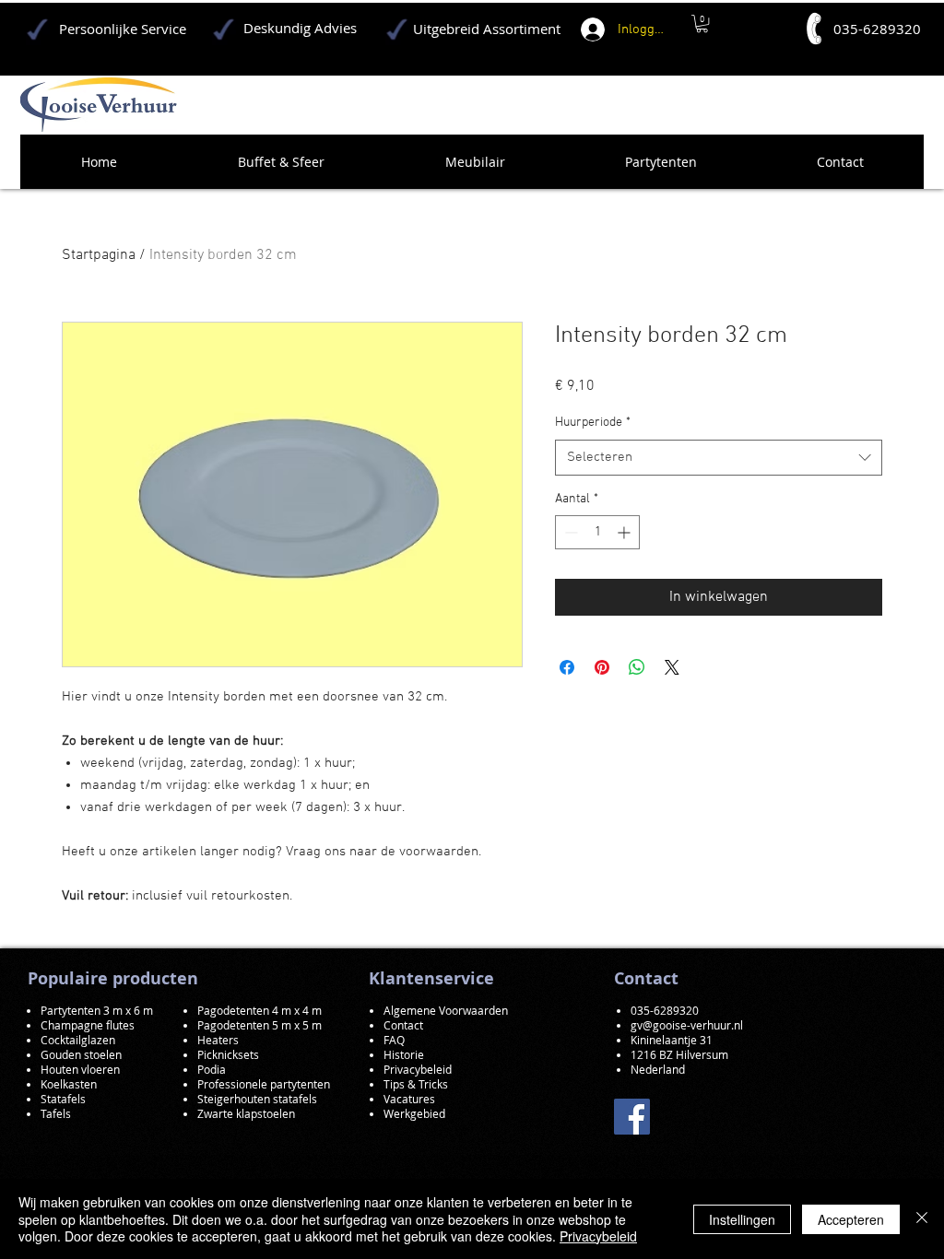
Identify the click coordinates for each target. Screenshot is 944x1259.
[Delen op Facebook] (567, 667)
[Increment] (625, 532)
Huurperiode (593, 422)
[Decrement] (569, 532)
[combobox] (718, 458)
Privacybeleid (598, 1236)
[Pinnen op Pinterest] (602, 667)
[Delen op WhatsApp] (637, 667)
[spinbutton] (597, 532)
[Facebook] (632, 1117)
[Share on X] (672, 667)
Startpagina (99, 255)
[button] (702, 23)
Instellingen (742, 1219)
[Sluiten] (922, 1219)
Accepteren (851, 1219)
